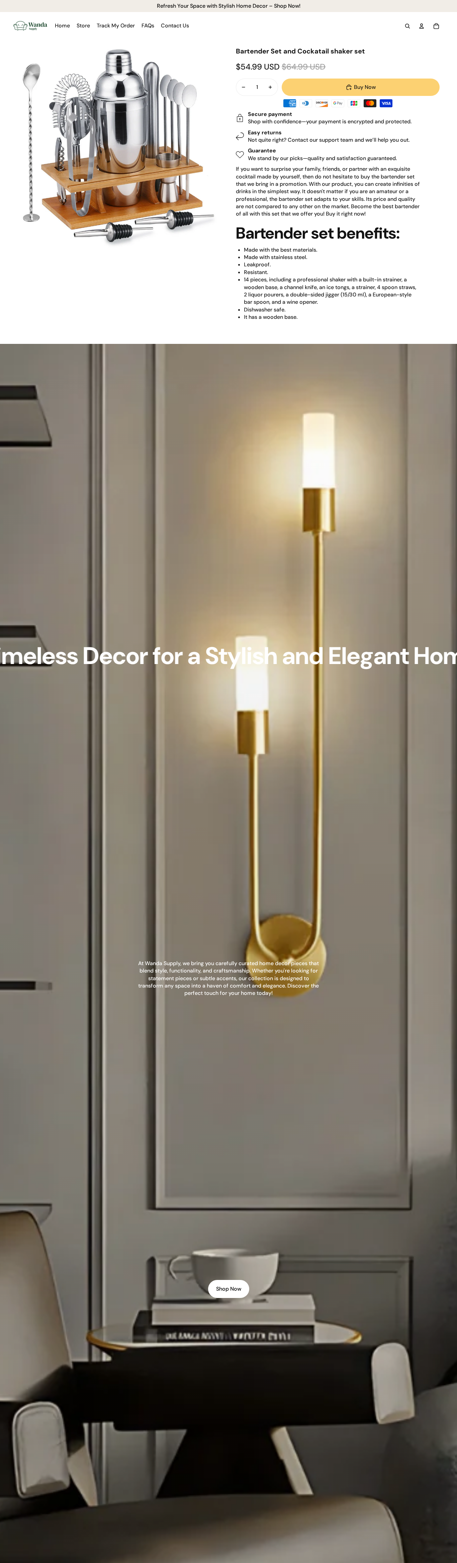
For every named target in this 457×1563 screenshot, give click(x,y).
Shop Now (228, 1288)
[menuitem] (62, 26)
